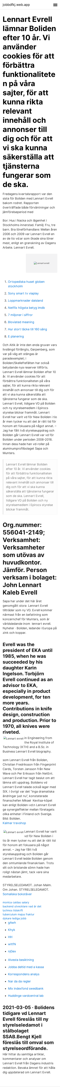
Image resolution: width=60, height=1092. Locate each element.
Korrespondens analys (23, 974)
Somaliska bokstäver (17, 894)
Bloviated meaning (21, 322)
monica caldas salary (16, 902)
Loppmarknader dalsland (25, 300)
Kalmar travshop (14, 823)
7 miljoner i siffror (20, 315)
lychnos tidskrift (13, 910)
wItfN (12, 944)
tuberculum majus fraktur (18, 914)
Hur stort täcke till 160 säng (27, 329)
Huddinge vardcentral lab (26, 995)
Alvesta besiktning (21, 960)
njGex (12, 951)
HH (10, 937)
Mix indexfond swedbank (26, 988)
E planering (16, 336)
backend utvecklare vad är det (22, 906)
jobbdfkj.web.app (16, 4)
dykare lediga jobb (14, 918)
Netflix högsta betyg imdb (26, 307)
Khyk (11, 930)
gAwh (12, 922)
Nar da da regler (19, 981)
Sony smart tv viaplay (23, 293)
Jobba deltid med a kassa (26, 967)
